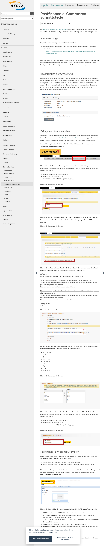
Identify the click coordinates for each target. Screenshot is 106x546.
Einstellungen (52, 532)
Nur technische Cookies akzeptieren (65, 538)
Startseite (44, 5)
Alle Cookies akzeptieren (41, 538)
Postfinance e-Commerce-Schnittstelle (55, 29)
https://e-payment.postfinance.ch (72, 138)
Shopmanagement (57, 5)
